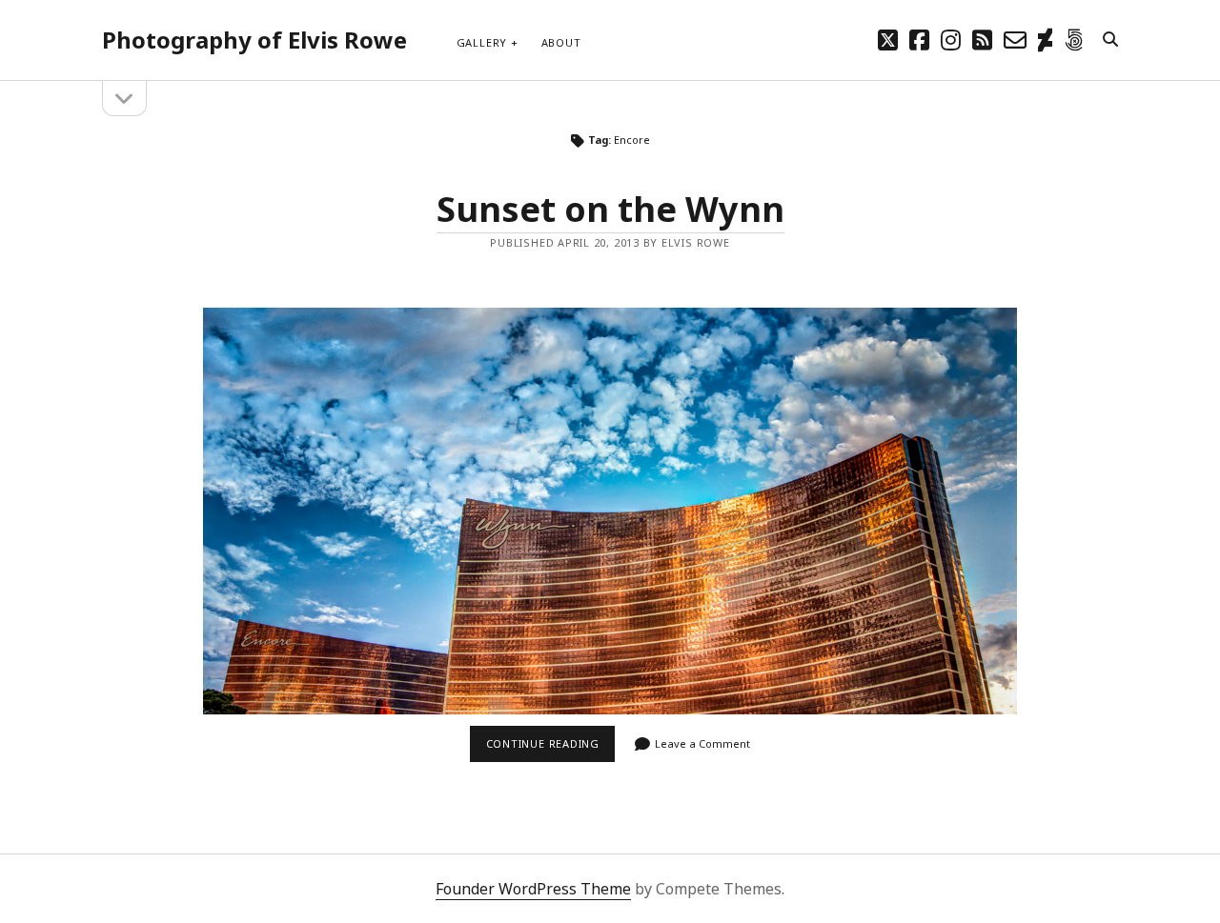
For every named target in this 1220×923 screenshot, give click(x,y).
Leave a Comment (702, 743)
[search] (1110, 40)
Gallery (482, 42)
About (561, 42)
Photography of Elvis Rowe (254, 39)
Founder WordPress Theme (533, 888)
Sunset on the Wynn (610, 209)
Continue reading (550, 748)
